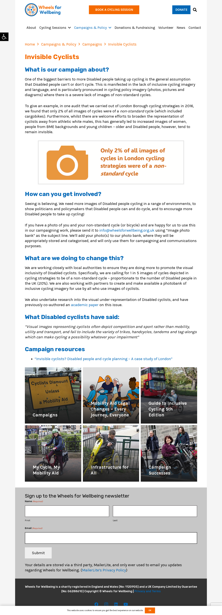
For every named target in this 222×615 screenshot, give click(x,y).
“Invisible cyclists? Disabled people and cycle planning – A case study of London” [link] (103, 359)
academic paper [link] (84, 305)
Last (115, 520)
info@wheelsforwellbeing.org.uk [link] (126, 230)
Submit (38, 553)
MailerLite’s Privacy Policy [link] (104, 570)
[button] (69, 28)
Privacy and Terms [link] (147, 591)
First (27, 520)
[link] (4, 37)
